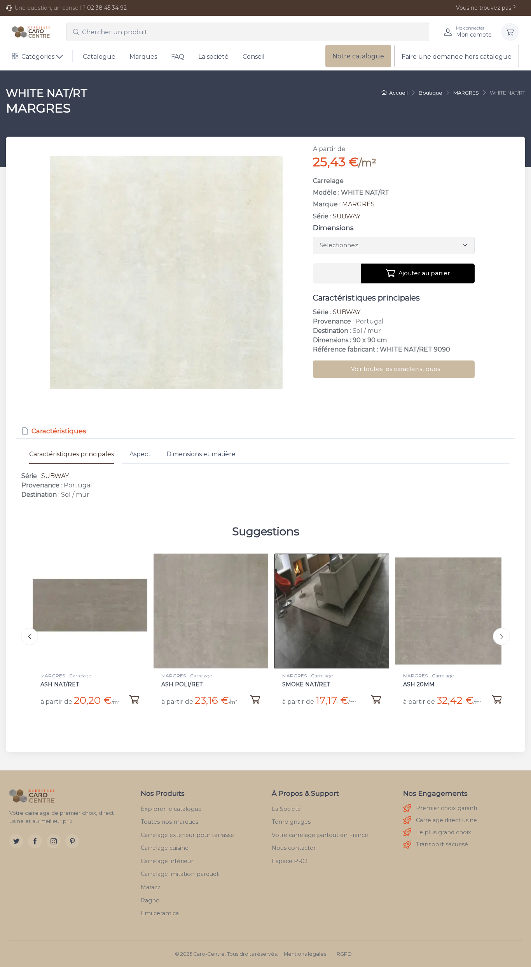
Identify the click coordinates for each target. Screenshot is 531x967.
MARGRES (358, 204)
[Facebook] (35, 841)
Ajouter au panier (424, 273)
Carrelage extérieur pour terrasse (187, 835)
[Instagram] (54, 841)
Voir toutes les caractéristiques (395, 369)
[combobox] (247, 32)
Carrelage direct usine (446, 820)
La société (213, 56)
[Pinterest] (72, 841)
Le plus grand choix (443, 832)
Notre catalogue (358, 56)
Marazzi (151, 887)
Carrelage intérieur (167, 861)
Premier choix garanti (446, 808)
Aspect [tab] (140, 454)
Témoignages (291, 821)
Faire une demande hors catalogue (457, 56)
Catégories (37, 56)
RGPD (344, 954)
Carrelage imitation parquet (180, 873)
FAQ (177, 56)
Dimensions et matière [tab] (201, 454)
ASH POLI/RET (61, 684)
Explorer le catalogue (171, 808)
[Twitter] (16, 841)
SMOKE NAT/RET (185, 684)
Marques (143, 56)
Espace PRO (289, 861)
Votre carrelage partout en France (320, 835)
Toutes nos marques (169, 821)
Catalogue (99, 56)
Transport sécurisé (442, 844)
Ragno (150, 900)
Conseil (254, 56)
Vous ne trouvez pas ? (486, 7)
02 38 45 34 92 (107, 7)
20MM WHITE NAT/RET (436, 684)
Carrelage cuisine (165, 847)
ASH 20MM (298, 684)
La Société (286, 808)
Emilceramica (160, 913)
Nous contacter (294, 847)
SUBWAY (346, 216)
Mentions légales (305, 954)
